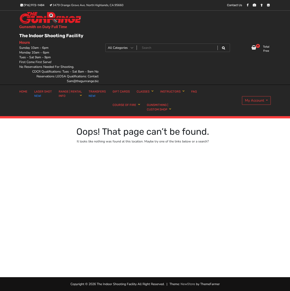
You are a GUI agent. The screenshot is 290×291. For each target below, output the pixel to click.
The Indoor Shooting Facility (51, 35)
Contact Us (234, 5)
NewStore (188, 284)
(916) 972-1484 (33, 5)
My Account (255, 100)
